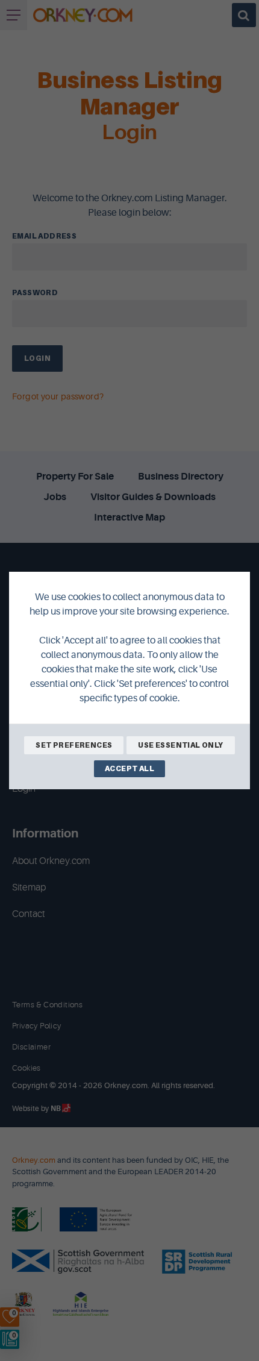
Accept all (129, 768)
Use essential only (180, 744)
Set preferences (74, 744)
